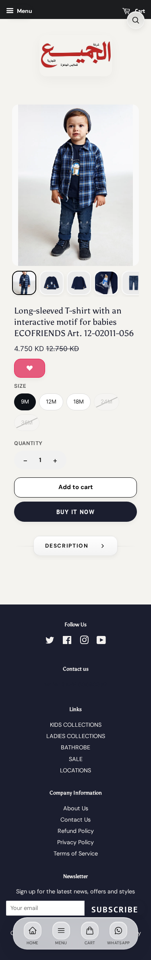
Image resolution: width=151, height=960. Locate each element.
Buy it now (75, 512)
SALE (76, 759)
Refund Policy (76, 831)
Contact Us (75, 819)
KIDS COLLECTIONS (75, 724)
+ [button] (55, 460)
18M (78, 401)
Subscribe (114, 909)
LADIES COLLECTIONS (75, 736)
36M (27, 422)
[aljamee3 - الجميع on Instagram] (84, 641)
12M (51, 401)
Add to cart (75, 487)
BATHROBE (75, 747)
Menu (24, 11)
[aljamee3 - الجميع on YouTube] (101, 641)
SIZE (20, 386)
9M (25, 401)
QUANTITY (28, 443)
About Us (75, 808)
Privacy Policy (75, 842)
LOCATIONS (75, 770)
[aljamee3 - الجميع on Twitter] (50, 641)
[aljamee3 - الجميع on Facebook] (67, 641)
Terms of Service (76, 853)
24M (106, 401)
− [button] (25, 460)
